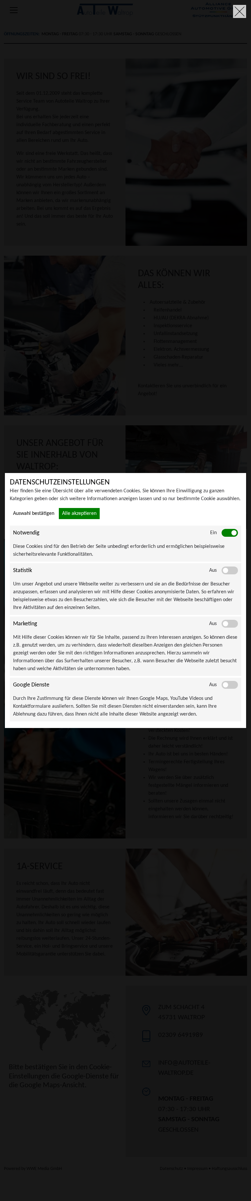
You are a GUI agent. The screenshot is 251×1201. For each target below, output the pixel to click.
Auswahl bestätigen (33, 513)
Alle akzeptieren (79, 513)
